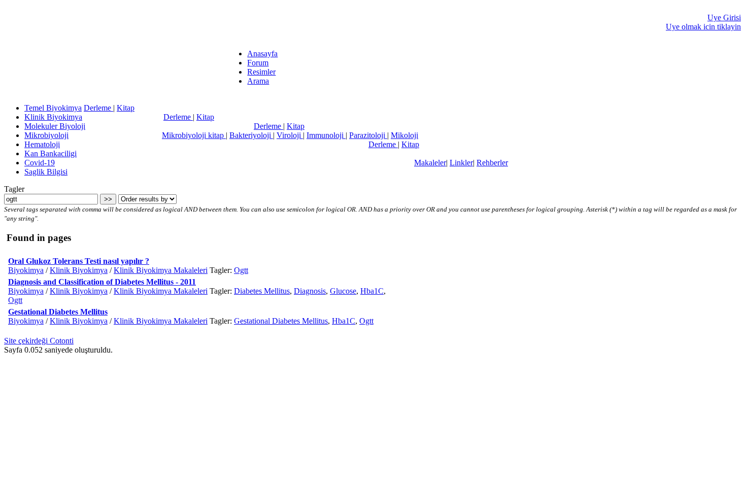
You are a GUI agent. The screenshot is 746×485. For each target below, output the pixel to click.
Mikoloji (404, 135)
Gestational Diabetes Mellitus (58, 311)
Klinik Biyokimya (53, 117)
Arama (258, 81)
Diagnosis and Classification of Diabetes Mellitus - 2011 (102, 282)
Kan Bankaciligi (50, 153)
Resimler (261, 71)
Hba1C (372, 291)
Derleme (98, 107)
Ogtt (241, 270)
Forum (257, 62)
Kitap (125, 107)
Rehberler (492, 162)
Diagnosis (310, 291)
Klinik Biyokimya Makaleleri (161, 270)
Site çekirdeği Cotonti (39, 340)
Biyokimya (26, 270)
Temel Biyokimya (53, 107)
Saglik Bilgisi (45, 171)
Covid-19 (39, 162)
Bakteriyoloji (251, 135)
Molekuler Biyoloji (54, 126)
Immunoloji (326, 135)
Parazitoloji (368, 135)
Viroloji (290, 135)
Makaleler (430, 162)
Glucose (343, 291)
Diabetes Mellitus (262, 291)
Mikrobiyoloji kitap (194, 135)
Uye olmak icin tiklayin (703, 26)
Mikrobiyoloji (46, 135)
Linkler (461, 162)
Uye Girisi (724, 17)
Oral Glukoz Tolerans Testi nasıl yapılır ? (78, 261)
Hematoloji (42, 144)
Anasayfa (262, 53)
